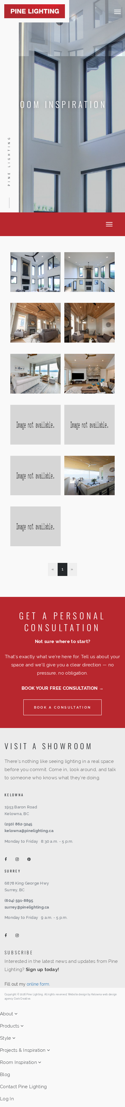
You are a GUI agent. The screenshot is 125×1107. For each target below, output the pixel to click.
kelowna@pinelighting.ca (29, 830)
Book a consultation (62, 707)
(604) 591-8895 (19, 900)
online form (38, 984)
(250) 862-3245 (18, 824)
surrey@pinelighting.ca (27, 907)
